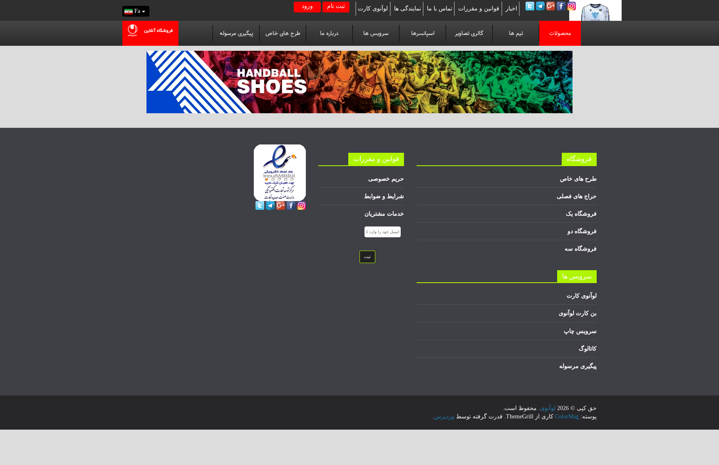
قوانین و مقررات (478, 8)
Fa (138, 11)
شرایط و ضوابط (384, 196)
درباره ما (329, 33)
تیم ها (516, 33)
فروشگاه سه (581, 249)
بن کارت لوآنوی (578, 313)
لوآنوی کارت (373, 8)
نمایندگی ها (407, 8)
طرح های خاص (282, 33)
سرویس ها (376, 33)
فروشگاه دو (582, 231)
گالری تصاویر (469, 33)
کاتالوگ (588, 349)
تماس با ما (439, 8)
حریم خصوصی (386, 179)
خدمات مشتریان (384, 214)
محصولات (560, 33)
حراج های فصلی (577, 196)
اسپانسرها (422, 33)
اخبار (511, 8)
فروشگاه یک (581, 214)
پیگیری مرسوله (236, 33)
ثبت (367, 256)
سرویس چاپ (580, 331)
